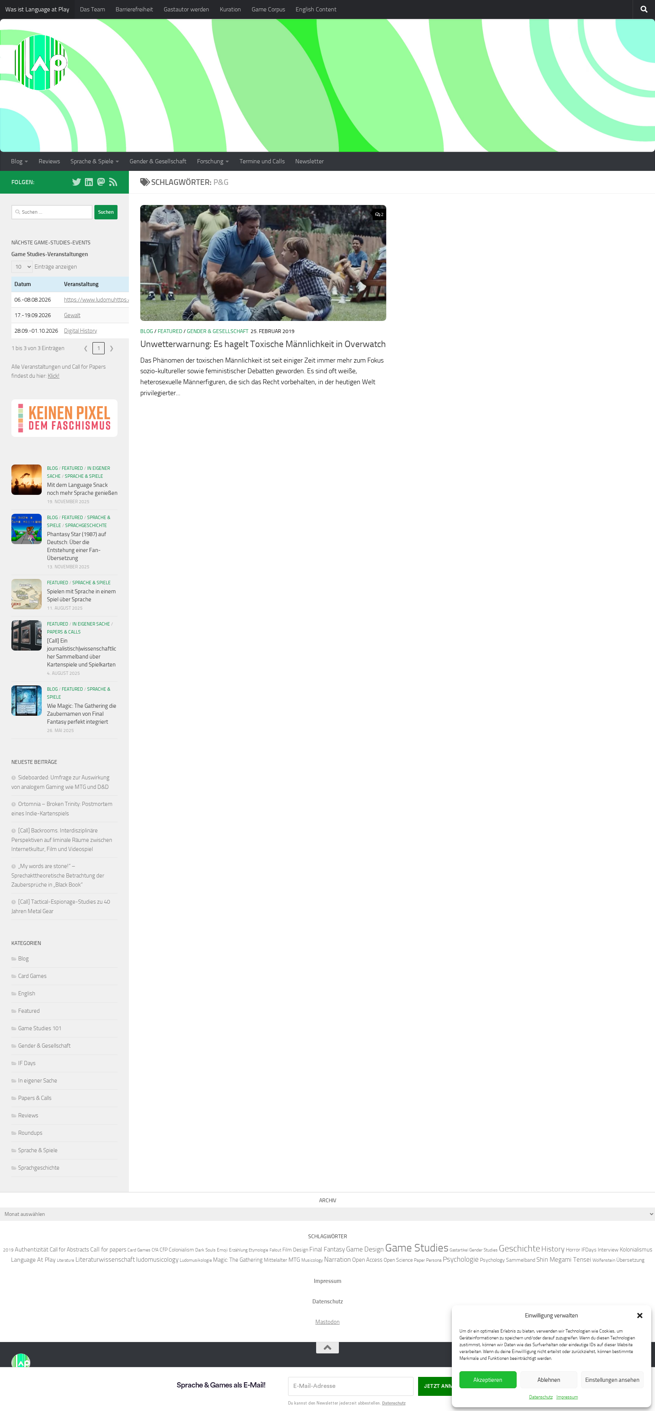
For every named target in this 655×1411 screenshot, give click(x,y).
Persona (434, 1260)
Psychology (492, 1260)
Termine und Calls (262, 161)
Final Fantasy (327, 1249)
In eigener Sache (91, 624)
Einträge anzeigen (55, 266)
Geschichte (519, 1248)
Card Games (32, 976)
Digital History (80, 330)
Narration (337, 1259)
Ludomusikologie (196, 1260)
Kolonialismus (636, 1249)
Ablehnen (548, 1380)
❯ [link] (111, 348)
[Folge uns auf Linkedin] (88, 181)
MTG (294, 1259)
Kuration (230, 9)
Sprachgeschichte (86, 525)
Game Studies (416, 1248)
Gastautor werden (186, 9)
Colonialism (181, 1250)
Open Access (367, 1259)
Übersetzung (630, 1260)
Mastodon (327, 1322)
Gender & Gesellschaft (158, 161)
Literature (65, 1260)
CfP (164, 1250)
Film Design (295, 1250)
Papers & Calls (64, 632)
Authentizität (32, 1249)
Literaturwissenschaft (105, 1259)
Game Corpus (268, 9)
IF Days (27, 1063)
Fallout (275, 1250)
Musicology (312, 1260)
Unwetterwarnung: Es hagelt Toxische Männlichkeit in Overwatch (263, 344)
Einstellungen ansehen (612, 1380)
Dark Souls (205, 1250)
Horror (573, 1250)
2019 (8, 1250)
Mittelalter (275, 1260)
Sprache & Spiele (92, 161)
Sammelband (520, 1260)
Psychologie (461, 1259)
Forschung (210, 161)
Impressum (567, 1397)
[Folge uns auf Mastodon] (100, 181)
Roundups (30, 1132)
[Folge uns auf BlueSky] (76, 181)
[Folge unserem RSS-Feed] (113, 181)
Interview (608, 1250)
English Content (316, 9)
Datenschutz (541, 1397)
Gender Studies (483, 1250)
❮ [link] (85, 348)
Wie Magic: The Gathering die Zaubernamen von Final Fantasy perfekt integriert (81, 713)
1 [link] (98, 348)
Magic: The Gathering (238, 1259)
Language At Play (33, 1259)
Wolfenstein (603, 1260)
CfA (155, 1250)
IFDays (589, 1250)
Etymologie (258, 1250)
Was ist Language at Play (37, 9)
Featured (170, 331)
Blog (16, 161)
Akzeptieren (487, 1380)
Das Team (92, 9)
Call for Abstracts (69, 1249)
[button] (640, 1315)
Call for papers (108, 1249)
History (553, 1248)
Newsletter (309, 161)
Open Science (398, 1260)
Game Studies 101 (39, 1028)
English (26, 993)
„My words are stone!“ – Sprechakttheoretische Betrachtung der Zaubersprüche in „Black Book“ (57, 875)
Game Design (365, 1249)
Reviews (49, 161)
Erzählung (238, 1250)
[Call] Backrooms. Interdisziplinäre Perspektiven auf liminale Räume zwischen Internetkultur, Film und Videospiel (61, 840)
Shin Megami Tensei (563, 1259)
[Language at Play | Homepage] (39, 62)
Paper (419, 1260)
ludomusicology (157, 1259)
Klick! (54, 375)
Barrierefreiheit (134, 9)
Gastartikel (459, 1250)
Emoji (222, 1250)
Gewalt (72, 315)
